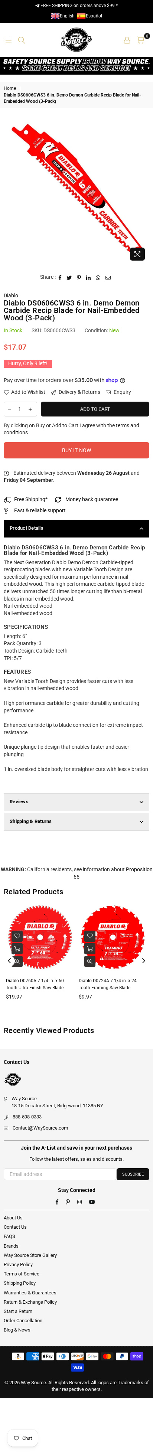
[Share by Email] (108, 277)
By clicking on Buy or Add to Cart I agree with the (71, 429)
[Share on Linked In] (88, 277)
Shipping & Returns (31, 821)
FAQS (9, 1236)
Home (10, 88)
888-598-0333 (27, 1117)
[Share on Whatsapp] (98, 277)
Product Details (26, 528)
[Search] (21, 39)
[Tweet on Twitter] (69, 277)
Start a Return (18, 1311)
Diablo (11, 295)
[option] (76, 191)
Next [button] (143, 961)
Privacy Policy (18, 1264)
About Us (13, 1218)
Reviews (19, 801)
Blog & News (17, 1330)
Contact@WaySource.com (40, 1128)
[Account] (127, 39)
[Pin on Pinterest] (79, 277)
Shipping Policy (20, 1283)
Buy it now (76, 450)
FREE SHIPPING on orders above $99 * (78, 5)
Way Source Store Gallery (30, 1255)
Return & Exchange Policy (30, 1302)
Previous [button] (9, 961)
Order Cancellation (23, 1320)
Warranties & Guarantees (30, 1292)
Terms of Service (21, 1274)
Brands (11, 1246)
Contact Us (15, 1227)
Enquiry (122, 392)
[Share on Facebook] (60, 277)
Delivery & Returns (79, 392)
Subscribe (133, 1174)
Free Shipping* (31, 499)
